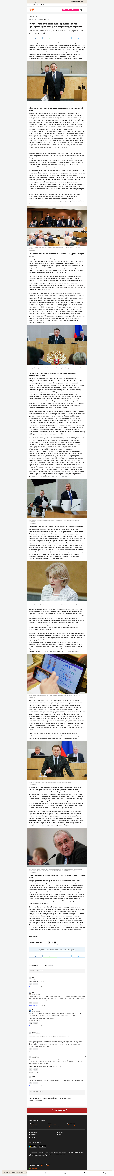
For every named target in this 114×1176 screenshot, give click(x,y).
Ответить (43, 987)
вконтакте (34, 1132)
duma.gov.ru (34, 104)
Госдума (47, 19)
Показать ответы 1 (34, 1005)
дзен (60, 1134)
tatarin (34, 992)
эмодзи (35, 984)
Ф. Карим (34, 1056)
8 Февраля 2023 (33, 16)
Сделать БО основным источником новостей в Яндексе (57, 950)
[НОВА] (70, 10)
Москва (39, 4)
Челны (30, 4)
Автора (50, 965)
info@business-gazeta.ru (35, 1126)
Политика (40, 19)
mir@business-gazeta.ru (53, 1126)
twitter (61, 1132)
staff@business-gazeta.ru (72, 1125)
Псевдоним (35, 1032)
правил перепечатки (44, 1165)
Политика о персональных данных (36, 1159)
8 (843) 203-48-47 (52, 1125)
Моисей (34, 1009)
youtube (33, 1137)
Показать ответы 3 (34, 987)
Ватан (33, 977)
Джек (33, 1076)
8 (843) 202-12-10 (33, 1125)
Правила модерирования (35, 1100)
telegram (33, 1134)
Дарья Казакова (33, 936)
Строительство (32, 19)
